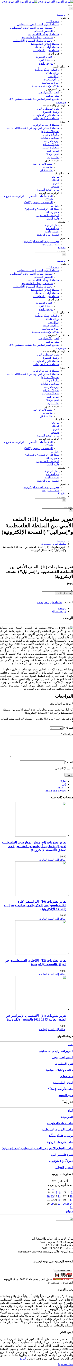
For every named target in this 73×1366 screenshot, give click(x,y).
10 (71, 1196)
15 (52, 1196)
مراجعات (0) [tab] (59, 611)
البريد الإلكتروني (63, 768)
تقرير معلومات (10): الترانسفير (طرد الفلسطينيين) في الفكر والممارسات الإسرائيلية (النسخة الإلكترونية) (35, 905)
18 (67, 1199)
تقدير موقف (66, 1116)
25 (67, 1203)
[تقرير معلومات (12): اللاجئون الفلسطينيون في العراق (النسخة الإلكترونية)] (33, 937)
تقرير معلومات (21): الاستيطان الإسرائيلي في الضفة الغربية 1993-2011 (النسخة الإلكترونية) (36, 1017)
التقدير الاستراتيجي (62, 1057)
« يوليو (69, 1211)
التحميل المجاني (64, 1167)
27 (59, 1203)
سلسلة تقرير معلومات (49, 602)
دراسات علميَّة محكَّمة (61, 1135)
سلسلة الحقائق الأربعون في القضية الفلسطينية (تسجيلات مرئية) (37, 1148)
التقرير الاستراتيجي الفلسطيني (56, 1051)
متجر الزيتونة (66, 1095)
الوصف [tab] (62, 608)
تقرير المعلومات (64, 1063)
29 (52, 1203)
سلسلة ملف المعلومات (60, 1123)
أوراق (70, 1110)
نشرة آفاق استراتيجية (61, 1161)
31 (71, 1207)
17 (71, 1199)
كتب (70, 1044)
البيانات (43, 859)
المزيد (23, 1358)
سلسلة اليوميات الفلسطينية (57, 1129)
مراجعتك (67, 734)
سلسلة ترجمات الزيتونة (60, 1142)
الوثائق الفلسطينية (63, 1082)
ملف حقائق (66, 1076)
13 (59, 1196)
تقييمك (68, 727)
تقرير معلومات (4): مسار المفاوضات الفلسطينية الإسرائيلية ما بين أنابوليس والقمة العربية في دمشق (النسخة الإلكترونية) (34, 846)
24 (71, 1203)
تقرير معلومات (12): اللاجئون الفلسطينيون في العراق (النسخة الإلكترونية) (35, 962)
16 (48, 1196)
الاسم (69, 762)
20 (59, 1199)
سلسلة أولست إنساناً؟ (60, 1089)
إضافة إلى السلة (64, 593)
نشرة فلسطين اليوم (62, 1154)
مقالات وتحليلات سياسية (59, 1070)
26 (64, 1203)
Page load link (65, 1364)
